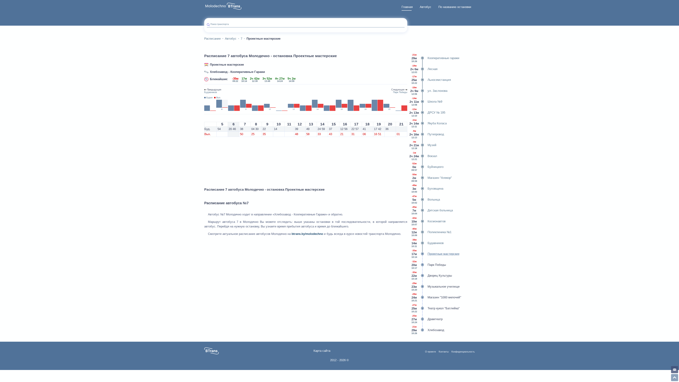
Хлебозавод (427, 330)
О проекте (430, 352)
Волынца (425, 199)
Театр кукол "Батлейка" (435, 308)
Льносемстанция (431, 79)
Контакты (444, 352)
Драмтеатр (427, 319)
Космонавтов (428, 221)
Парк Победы (428, 264)
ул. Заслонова (428, 90)
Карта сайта (322, 350)
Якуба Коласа (428, 123)
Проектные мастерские (227, 64)
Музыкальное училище (435, 286)
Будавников (427, 243)
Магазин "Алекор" (431, 177)
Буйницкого (427, 166)
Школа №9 (426, 101)
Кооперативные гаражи (435, 58)
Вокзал (423, 156)
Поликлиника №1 (431, 232)
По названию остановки (454, 7)
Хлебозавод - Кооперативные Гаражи (237, 72)
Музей (423, 145)
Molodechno (215, 6)
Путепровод (427, 134)
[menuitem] (407, 7)
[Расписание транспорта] (234, 6)
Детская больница (432, 210)
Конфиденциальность (463, 352)
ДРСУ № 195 (427, 112)
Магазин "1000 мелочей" (436, 297)
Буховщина (427, 188)
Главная (407, 7)
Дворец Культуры (431, 275)
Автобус (425, 7)
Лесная (423, 69)
